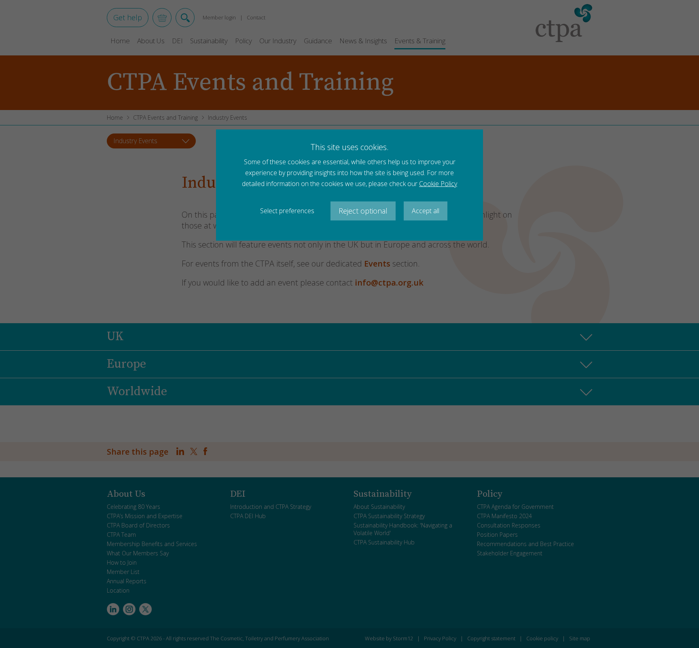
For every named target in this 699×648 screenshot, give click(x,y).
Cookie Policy (438, 183)
